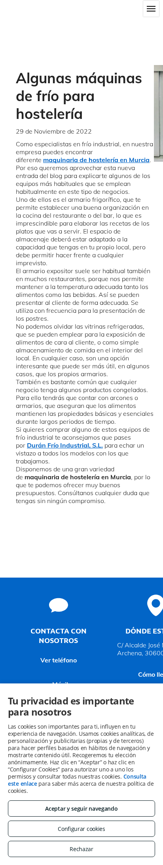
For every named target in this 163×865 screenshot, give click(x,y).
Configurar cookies (81, 828)
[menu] (151, 9)
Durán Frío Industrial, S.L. (65, 445)
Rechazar (81, 849)
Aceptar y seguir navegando (81, 808)
